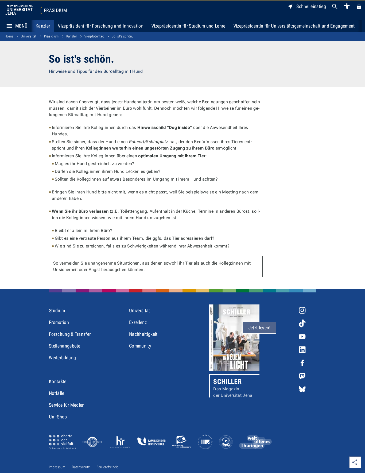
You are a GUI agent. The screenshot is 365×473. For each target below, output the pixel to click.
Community (140, 346)
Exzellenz (138, 322)
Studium (57, 310)
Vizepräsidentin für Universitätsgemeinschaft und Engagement (294, 26)
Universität (29, 36)
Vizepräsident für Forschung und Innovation (100, 26)
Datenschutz (81, 467)
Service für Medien (67, 405)
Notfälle (56, 393)
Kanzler (43, 26)
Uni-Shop (58, 416)
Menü (21, 26)
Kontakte (58, 381)
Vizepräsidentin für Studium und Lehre (189, 26)
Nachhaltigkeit (143, 334)
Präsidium (55, 10)
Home (9, 36)
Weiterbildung (62, 357)
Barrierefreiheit (107, 467)
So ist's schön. (122, 36)
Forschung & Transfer (70, 334)
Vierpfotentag (94, 36)
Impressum (57, 467)
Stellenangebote (64, 346)
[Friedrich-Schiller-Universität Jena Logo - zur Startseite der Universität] (19, 10)
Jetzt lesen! (259, 327)
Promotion (59, 322)
